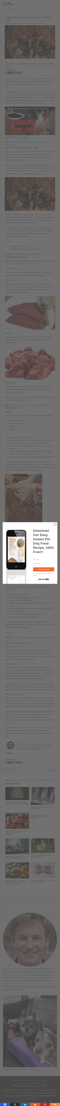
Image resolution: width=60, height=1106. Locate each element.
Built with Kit (44, 579)
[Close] (55, 524)
